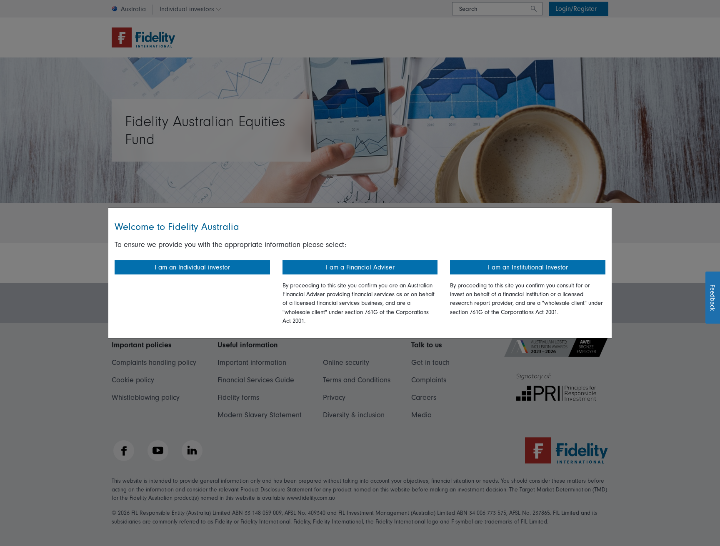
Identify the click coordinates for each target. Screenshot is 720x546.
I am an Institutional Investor (528, 267)
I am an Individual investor (192, 267)
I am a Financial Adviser (360, 267)
